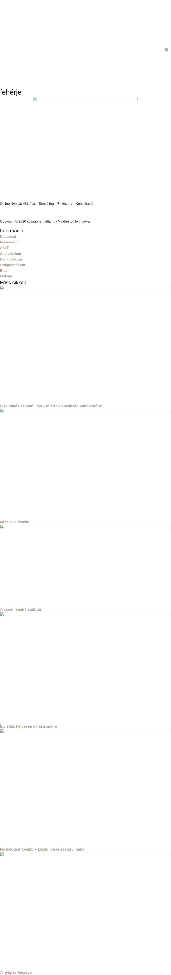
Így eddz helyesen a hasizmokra (28, 726)
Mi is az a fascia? (15, 522)
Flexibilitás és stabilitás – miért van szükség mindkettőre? (51, 406)
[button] (157, 52)
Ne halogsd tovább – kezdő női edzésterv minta (42, 849)
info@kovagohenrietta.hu (20, 212)
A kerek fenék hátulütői (20, 609)
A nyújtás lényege (16, 972)
